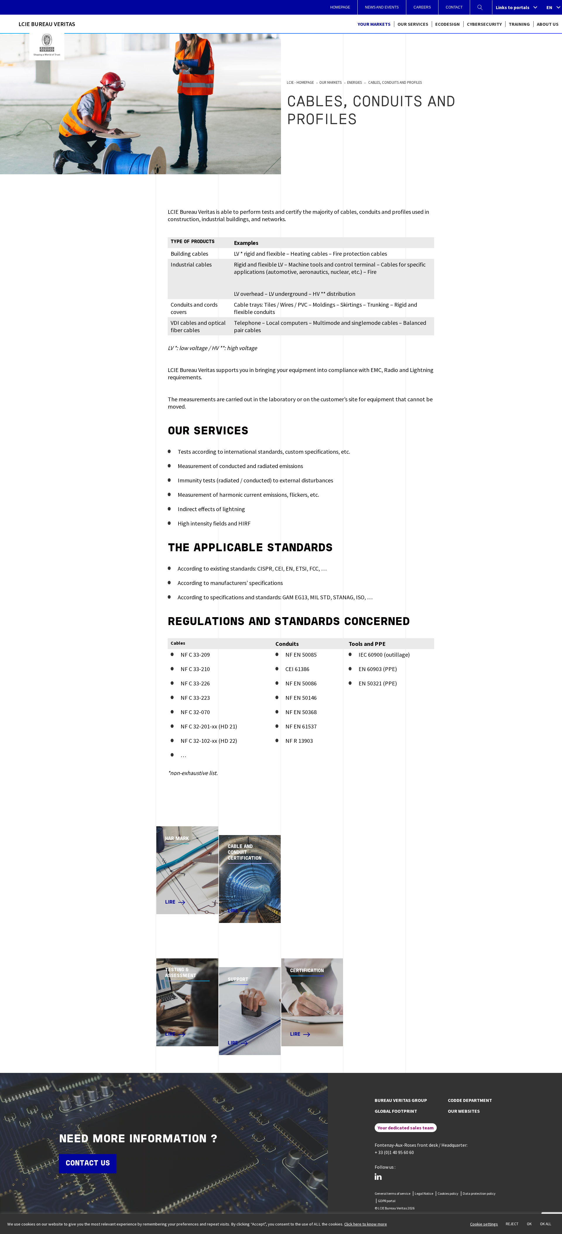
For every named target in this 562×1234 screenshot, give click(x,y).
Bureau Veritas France (46, 44)
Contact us (88, 1163)
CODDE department (470, 1100)
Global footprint (396, 1111)
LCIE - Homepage (300, 82)
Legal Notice (424, 1193)
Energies (354, 82)
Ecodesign (447, 24)
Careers (422, 7)
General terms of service (392, 1193)
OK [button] (529, 1223)
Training (519, 24)
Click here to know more (365, 1224)
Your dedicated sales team (406, 1128)
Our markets (330, 82)
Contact (454, 7)
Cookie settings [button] (484, 1224)
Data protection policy (479, 1193)
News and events (382, 7)
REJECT (512, 1223)
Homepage (340, 7)
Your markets (374, 24)
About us (547, 24)
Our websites (464, 1111)
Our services (412, 24)
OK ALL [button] (545, 1223)
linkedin (378, 1176)
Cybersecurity (484, 24)
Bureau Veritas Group (401, 1100)
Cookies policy (448, 1193)
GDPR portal (386, 1201)
